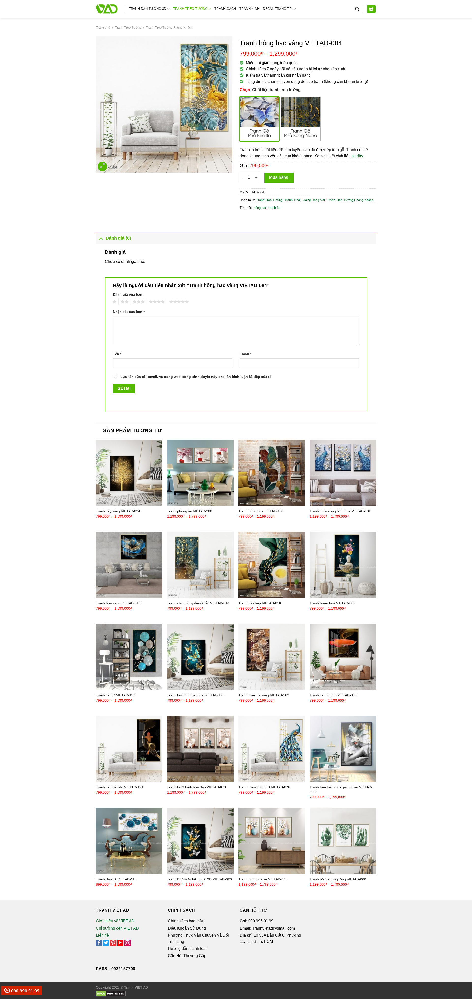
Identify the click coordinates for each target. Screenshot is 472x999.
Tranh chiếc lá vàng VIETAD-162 (263, 695)
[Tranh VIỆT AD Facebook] (99, 942)
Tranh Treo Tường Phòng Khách (169, 27)
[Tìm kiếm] (357, 9)
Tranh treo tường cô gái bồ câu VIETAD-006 (341, 789)
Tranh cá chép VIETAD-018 (259, 603)
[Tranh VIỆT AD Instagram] (127, 942)
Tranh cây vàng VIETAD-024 (118, 511)
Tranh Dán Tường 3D (147, 9)
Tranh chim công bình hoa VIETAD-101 (340, 511)
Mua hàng (279, 177)
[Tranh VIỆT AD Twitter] (106, 942)
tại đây (357, 156)
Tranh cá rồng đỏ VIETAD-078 (333, 695)
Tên (117, 354)
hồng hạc (260, 208)
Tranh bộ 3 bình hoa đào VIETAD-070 (196, 787)
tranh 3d (274, 208)
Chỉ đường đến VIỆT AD (117, 928)
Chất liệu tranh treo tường (276, 90)
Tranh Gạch (225, 9)
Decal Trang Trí (278, 9)
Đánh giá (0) (118, 238)
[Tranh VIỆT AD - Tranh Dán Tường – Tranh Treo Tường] (107, 9)
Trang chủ (103, 27)
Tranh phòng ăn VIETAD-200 (189, 511)
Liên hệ (102, 935)
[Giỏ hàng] (371, 9)
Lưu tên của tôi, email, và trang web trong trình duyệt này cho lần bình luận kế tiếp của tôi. (197, 377)
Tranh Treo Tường (190, 9)
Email (245, 354)
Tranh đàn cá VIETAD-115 (116, 879)
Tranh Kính (249, 9)
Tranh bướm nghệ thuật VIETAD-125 (195, 695)
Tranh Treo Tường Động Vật (304, 200)
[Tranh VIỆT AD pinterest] (113, 942)
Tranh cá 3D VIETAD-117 (115, 695)
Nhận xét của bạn (129, 312)
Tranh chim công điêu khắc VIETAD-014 (198, 603)
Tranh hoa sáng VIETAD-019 (118, 603)
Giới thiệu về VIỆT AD (115, 921)
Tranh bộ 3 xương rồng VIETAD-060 (338, 879)
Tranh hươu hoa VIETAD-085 (332, 603)
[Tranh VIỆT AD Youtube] (120, 942)
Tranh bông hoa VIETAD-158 (260, 511)
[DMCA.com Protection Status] (111, 993)
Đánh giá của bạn (127, 294)
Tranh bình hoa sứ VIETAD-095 (262, 879)
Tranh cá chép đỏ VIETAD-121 (119, 787)
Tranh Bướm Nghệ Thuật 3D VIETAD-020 (199, 879)
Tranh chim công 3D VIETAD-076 (264, 787)
